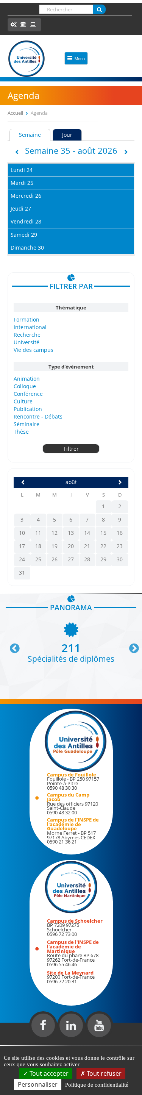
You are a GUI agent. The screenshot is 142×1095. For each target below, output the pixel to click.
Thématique (71, 307)
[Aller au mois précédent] (22, 482)
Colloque (25, 386)
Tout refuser (103, 1073)
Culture (23, 401)
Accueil (15, 112)
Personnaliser (38, 1084)
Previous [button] (11, 645)
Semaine (34, 134)
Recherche (27, 334)
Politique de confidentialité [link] (96, 1085)
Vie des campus (33, 349)
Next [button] (130, 645)
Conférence (28, 393)
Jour (67, 134)
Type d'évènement (71, 366)
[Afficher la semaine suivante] (126, 152)
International (30, 327)
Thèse (21, 431)
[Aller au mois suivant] (119, 482)
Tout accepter (48, 1073)
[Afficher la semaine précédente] (16, 152)
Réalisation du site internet (25, 1043)
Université (26, 342)
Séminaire (26, 424)
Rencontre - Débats (38, 416)
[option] (71, 641)
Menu (80, 58)
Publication (28, 408)
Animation (27, 378)
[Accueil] (26, 59)
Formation (26, 319)
